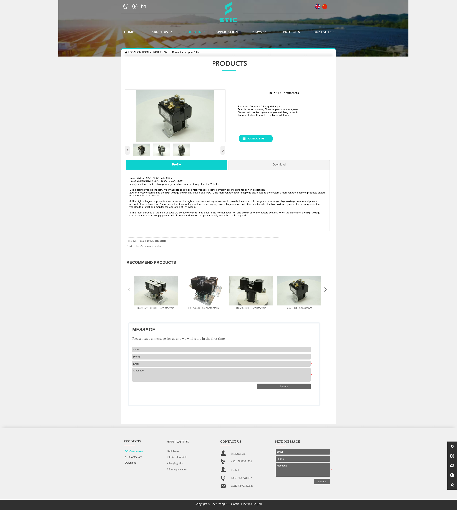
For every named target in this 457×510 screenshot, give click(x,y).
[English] (317, 5)
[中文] (324, 5)
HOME (146, 52)
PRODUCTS (159, 52)
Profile (176, 164)
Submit (322, 481)
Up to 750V (193, 52)
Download (279, 164)
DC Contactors (176, 52)
